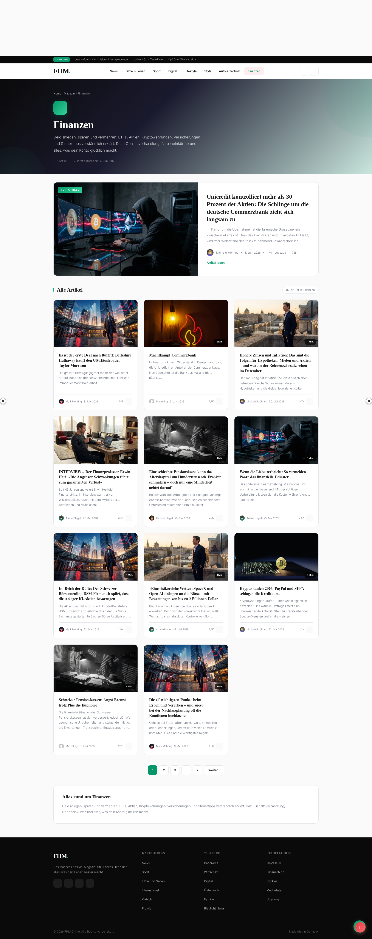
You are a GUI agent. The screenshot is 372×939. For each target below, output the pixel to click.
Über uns (273, 899)
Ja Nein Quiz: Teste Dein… (149, 59)
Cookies (272, 881)
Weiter (213, 770)
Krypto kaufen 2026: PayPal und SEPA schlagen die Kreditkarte (272, 591)
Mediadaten (275, 890)
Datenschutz (275, 872)
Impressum (274, 863)
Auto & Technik (229, 71)
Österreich (211, 890)
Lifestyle (191, 71)
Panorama (211, 863)
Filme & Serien (135, 71)
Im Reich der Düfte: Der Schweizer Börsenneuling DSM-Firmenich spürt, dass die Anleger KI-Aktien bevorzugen (94, 594)
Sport (157, 71)
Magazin (69, 93)
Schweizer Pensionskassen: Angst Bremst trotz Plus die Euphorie (92, 702)
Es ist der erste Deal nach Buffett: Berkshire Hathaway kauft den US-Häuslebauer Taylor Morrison (95, 360)
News (114, 71)
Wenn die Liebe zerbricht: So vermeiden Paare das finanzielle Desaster (273, 474)
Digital (172, 71)
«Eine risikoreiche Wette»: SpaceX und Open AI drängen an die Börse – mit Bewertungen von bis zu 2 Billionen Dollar (183, 594)
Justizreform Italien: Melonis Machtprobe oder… (102, 59)
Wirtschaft (211, 872)
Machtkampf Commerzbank (172, 355)
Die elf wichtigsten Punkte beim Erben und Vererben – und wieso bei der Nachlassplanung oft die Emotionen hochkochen (176, 707)
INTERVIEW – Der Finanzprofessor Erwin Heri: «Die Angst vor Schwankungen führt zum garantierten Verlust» (94, 477)
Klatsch (147, 899)
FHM (61, 71)
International (150, 890)
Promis (146, 908)
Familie (209, 899)
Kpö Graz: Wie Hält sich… (183, 59)
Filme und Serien (153, 881)
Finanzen (254, 71)
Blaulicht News (214, 908)
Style (207, 71)
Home (57, 93)
